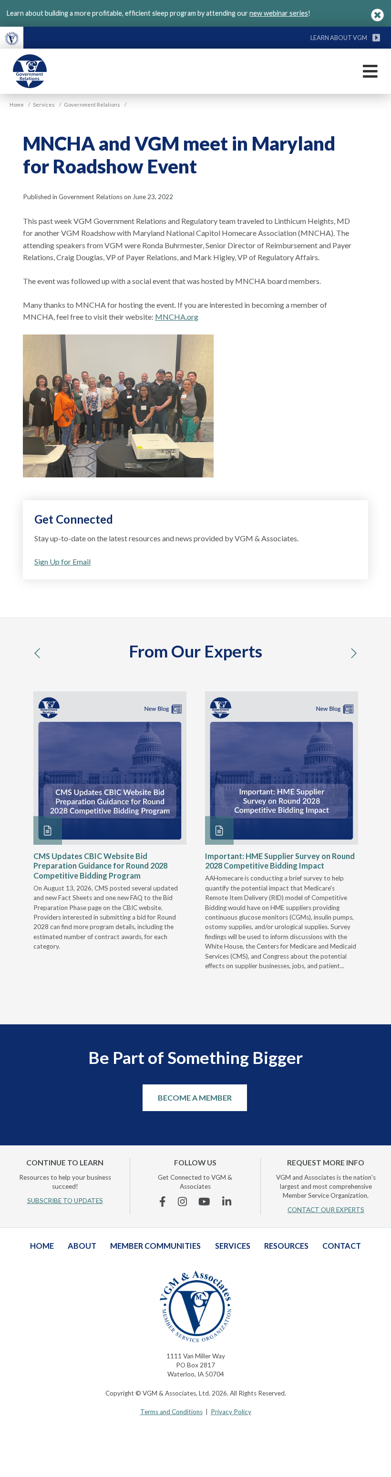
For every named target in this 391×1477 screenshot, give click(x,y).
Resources (286, 1245)
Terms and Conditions (171, 1412)
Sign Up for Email (62, 561)
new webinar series (278, 13)
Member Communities (155, 1245)
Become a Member (195, 1097)
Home (42, 1245)
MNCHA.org (176, 316)
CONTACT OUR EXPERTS (326, 1210)
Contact (341, 1245)
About (82, 1245)
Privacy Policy (231, 1412)
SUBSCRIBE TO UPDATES (65, 1200)
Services (232, 1245)
